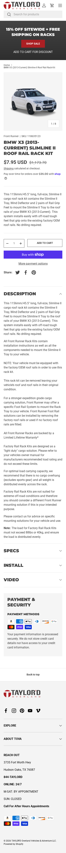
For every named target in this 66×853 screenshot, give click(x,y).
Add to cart (45, 242)
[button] (52, 5)
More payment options (33, 263)
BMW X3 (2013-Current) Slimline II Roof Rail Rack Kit (29, 67)
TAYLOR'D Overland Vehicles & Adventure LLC (34, 840)
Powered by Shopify (13, 844)
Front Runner (11, 136)
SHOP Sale (33, 43)
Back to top (33, 674)
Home (7, 65)
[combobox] (33, 14)
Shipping (9, 168)
